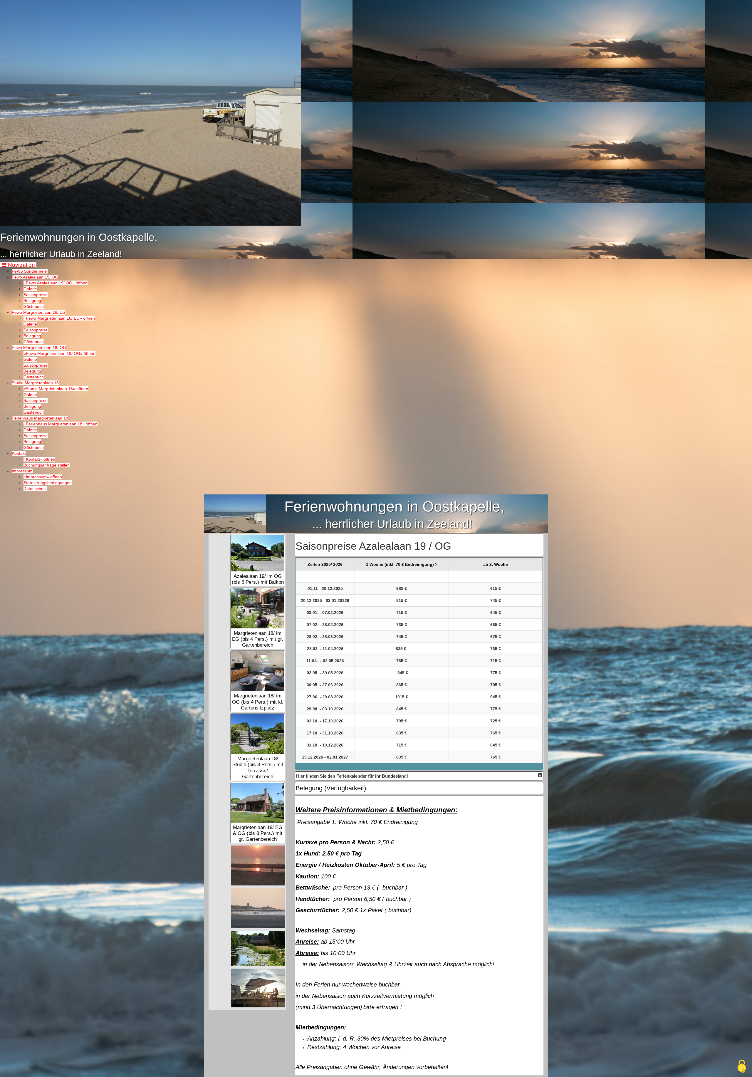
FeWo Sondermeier (30, 271)
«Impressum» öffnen (43, 476)
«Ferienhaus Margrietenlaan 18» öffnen (61, 424)
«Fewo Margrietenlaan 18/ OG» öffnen (59, 353)
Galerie (30, 288)
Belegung (32, 300)
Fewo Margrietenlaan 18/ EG (39, 312)
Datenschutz (35, 488)
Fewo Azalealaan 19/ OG (35, 277)
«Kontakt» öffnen (39, 459)
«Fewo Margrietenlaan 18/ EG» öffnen (59, 318)
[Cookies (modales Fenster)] (741, 1067)
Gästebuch (34, 306)
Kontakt (19, 453)
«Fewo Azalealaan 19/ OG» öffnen (56, 283)
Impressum (22, 471)
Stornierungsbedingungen (48, 482)
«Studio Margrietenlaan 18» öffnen (56, 388)
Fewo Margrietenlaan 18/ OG (39, 347)
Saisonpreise (36, 294)
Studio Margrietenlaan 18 (35, 382)
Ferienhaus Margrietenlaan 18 (40, 418)
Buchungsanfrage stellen (47, 465)
